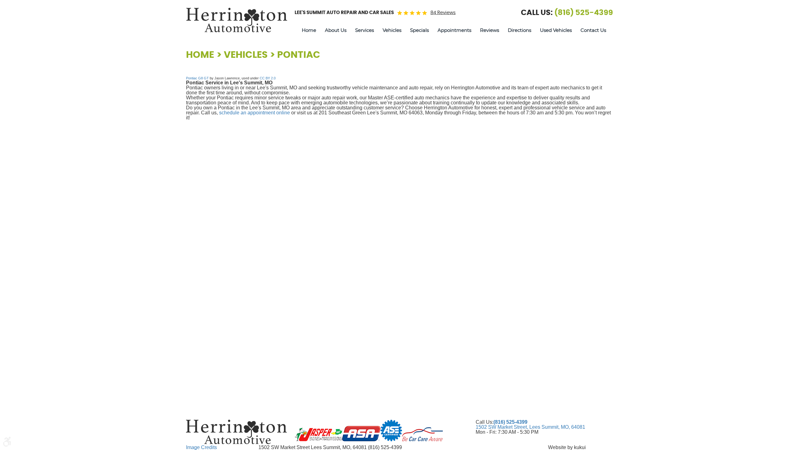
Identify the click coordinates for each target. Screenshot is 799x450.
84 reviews (443, 12)
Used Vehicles (556, 30)
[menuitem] (309, 31)
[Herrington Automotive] (236, 20)
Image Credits (201, 447)
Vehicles (392, 30)
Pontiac (298, 55)
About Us (335, 30)
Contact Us (593, 30)
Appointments (454, 30)
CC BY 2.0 (268, 78)
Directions (519, 30)
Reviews (489, 30)
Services (364, 30)
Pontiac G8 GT (197, 78)
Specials (419, 30)
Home (309, 30)
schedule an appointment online (254, 112)
